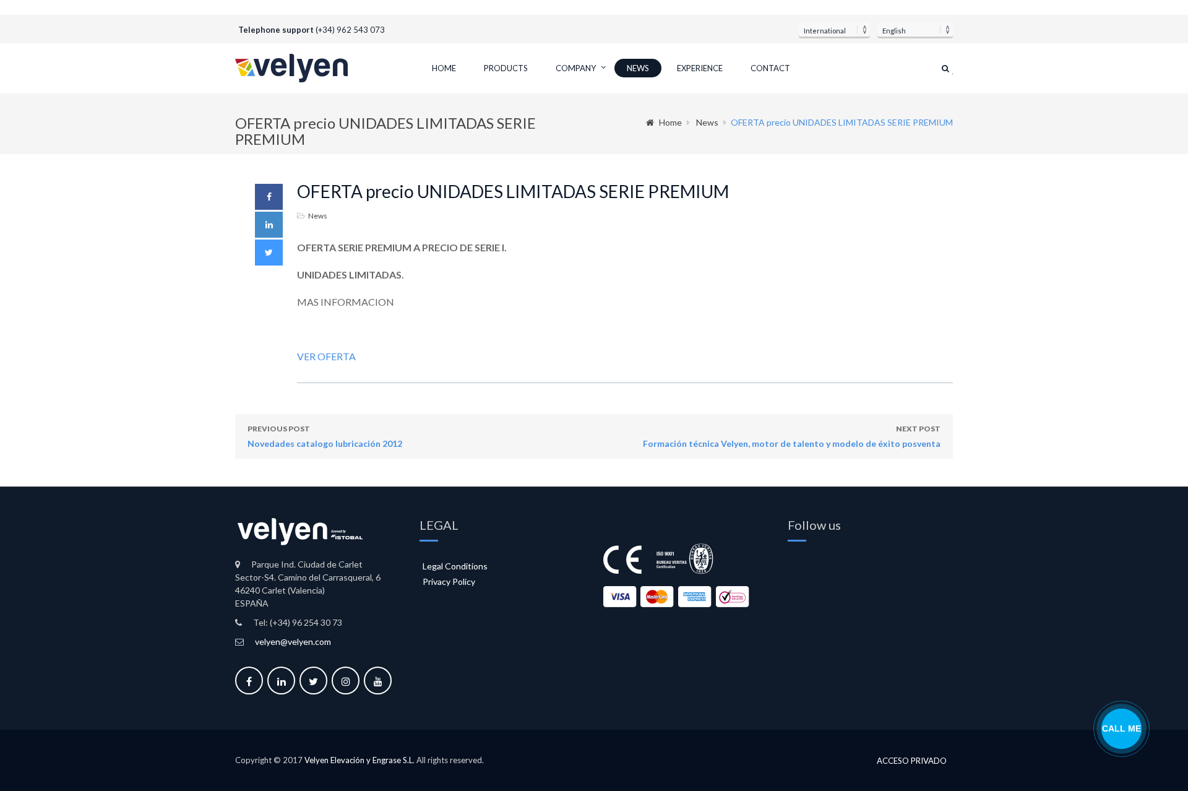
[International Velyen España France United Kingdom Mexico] (834, 29)
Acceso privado (912, 761)
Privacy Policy (449, 581)
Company (576, 68)
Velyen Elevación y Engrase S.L (358, 760)
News (638, 68)
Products (506, 68)
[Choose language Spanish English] (915, 29)
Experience (700, 68)
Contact (770, 68)
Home (444, 68)
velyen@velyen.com (293, 641)
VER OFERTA (326, 356)
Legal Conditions (455, 566)
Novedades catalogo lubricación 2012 (325, 436)
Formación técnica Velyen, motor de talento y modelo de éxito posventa (791, 436)
